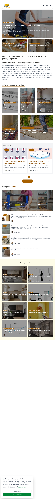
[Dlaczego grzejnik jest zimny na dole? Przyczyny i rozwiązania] (27, 100)
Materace (7, 149)
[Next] (29, 177)
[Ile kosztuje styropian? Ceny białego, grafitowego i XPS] (10, 100)
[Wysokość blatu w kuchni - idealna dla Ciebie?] (40, 274)
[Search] (47, 5)
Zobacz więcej (27, 181)
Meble (6, 202)
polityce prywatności (22, 487)
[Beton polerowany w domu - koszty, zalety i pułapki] (45, 100)
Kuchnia (5, 274)
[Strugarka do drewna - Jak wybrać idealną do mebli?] (27, 200)
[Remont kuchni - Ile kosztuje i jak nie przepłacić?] (14, 310)
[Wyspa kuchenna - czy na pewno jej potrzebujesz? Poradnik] (14, 274)
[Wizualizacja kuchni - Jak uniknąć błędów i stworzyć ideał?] (14, 292)
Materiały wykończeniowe (8, 43)
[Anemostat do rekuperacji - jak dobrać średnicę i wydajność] (14, 328)
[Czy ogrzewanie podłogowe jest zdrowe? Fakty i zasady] (10, 127)
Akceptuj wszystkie (17, 494)
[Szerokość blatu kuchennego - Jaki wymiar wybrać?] (40, 292)
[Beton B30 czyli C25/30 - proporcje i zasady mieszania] (36, 127)
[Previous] (26, 177)
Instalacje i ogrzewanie (9, 22)
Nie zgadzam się (17, 491)
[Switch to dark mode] (50, 5)
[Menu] (43, 5)
